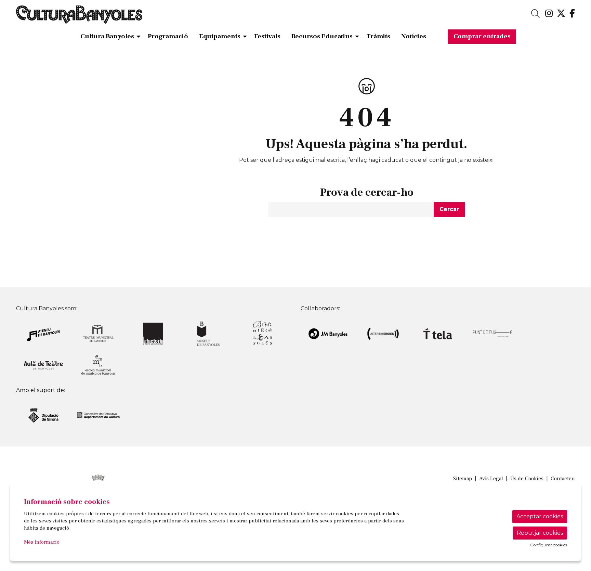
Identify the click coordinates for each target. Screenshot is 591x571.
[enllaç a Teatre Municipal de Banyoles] (98, 333)
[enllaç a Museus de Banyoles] (208, 333)
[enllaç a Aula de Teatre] (43, 365)
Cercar (449, 209)
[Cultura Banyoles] (106, 17)
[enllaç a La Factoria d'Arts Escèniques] (153, 333)
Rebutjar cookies (540, 533)
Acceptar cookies (539, 516)
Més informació (42, 542)
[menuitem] (549, 13)
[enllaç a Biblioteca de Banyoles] (263, 333)
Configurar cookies (548, 545)
